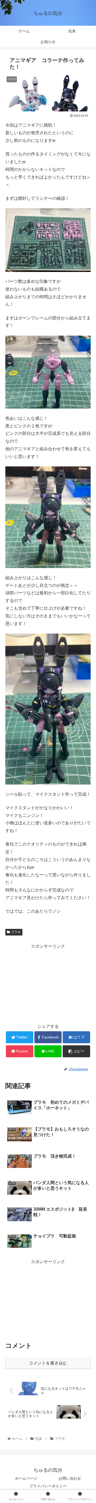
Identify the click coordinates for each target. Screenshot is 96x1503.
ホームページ (26, 1478)
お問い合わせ (70, 1478)
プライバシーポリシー (48, 1486)
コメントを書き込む (48, 1363)
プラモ (16, 932)
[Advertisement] (48, 983)
